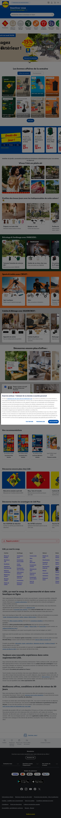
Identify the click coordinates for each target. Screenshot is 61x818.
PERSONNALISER (40, 421)
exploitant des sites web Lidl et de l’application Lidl (19, 398)
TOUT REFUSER (29, 421)
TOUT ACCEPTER (53, 421)
